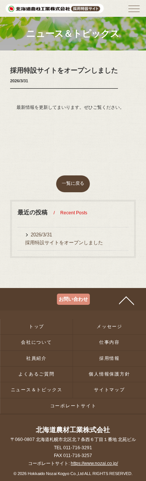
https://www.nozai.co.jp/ (94, 463)
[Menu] (134, 10)
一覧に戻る (73, 183)
